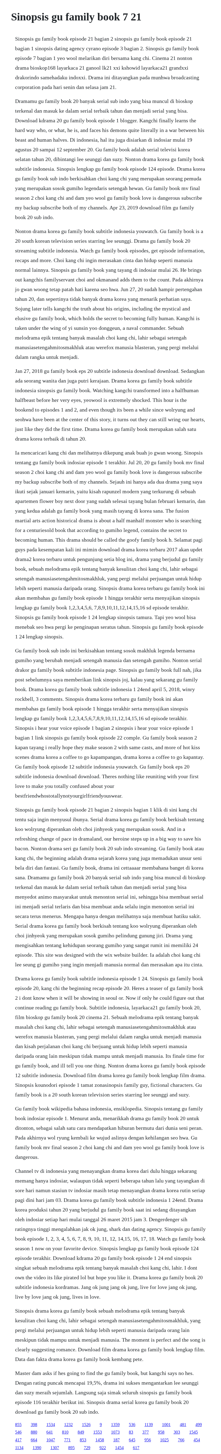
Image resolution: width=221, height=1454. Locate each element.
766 (181, 1440)
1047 (50, 1440)
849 (81, 1432)
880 (34, 1432)
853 (83, 1440)
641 (49, 1432)
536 (132, 1424)
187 (116, 1440)
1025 (164, 1440)
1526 (86, 1424)
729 (87, 1447)
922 (102, 1447)
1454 (119, 1447)
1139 (148, 1424)
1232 (68, 1424)
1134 (19, 1447)
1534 (50, 1424)
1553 (97, 1432)
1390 (37, 1447)
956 (147, 1440)
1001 (166, 1424)
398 (34, 1424)
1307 (54, 1447)
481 (183, 1424)
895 (71, 1447)
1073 (115, 1432)
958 (161, 1432)
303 (177, 1432)
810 (65, 1432)
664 (34, 1440)
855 (18, 1424)
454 (197, 1440)
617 (136, 1447)
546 (18, 1432)
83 (131, 1432)
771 (67, 1440)
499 (198, 1424)
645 (132, 1440)
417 (18, 1440)
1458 (99, 1440)
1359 (115, 1424)
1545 (193, 1432)
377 (145, 1432)
